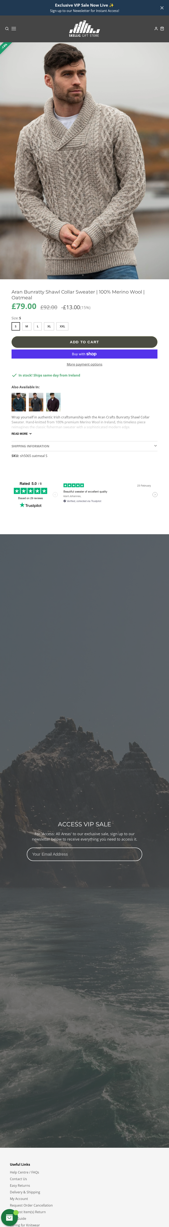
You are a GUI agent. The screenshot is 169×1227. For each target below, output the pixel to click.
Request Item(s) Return (28, 1212)
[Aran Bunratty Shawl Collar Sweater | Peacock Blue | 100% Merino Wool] (20, 404)
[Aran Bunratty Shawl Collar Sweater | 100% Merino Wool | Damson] (54, 404)
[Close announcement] (162, 8)
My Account (19, 1198)
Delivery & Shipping (25, 1192)
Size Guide (18, 1218)
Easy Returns (20, 1185)
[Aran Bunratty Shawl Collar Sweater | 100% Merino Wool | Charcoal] (37, 404)
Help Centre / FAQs (24, 1172)
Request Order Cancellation (31, 1205)
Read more (20, 433)
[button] (83, 275)
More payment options (84, 364)
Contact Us (18, 1179)
